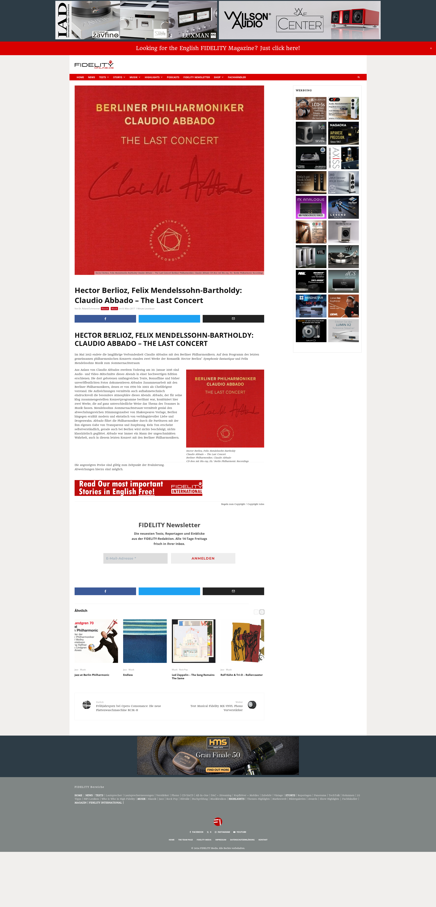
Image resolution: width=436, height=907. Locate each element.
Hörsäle (185, 799)
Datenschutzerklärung (242, 839)
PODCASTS (173, 77)
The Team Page (185, 839)
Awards (312, 799)
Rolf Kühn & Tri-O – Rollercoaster (242, 675)
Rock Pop (183, 669)
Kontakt (263, 839)
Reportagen (305, 795)
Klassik (105, 308)
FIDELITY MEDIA (204, 839)
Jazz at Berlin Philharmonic (92, 675)
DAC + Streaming (221, 795)
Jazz (76, 669)
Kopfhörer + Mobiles (246, 795)
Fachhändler (237, 77)
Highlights (152, 77)
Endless (128, 675)
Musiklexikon (218, 799)
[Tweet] (169, 319)
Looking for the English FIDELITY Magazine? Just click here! (218, 48)
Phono (175, 795)
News (91, 77)
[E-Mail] (233, 319)
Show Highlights (329, 799)
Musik (133, 77)
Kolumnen (348, 795)
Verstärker (162, 795)
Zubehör (266, 795)
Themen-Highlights (258, 799)
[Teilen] (105, 319)
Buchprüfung (200, 799)
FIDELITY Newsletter (196, 77)
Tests (102, 77)
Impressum (220, 839)
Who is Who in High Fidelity (118, 799)
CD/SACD (187, 795)
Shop (217, 77)
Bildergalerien (297, 799)
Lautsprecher (114, 795)
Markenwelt (279, 799)
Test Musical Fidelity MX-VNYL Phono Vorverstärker (216, 706)
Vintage (278, 795)
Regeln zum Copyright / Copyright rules (242, 504)
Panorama (320, 795)
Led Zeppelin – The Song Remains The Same (193, 676)
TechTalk (334, 795)
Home (80, 77)
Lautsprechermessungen (139, 795)
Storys (117, 77)
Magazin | (82, 802)
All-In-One (202, 795)
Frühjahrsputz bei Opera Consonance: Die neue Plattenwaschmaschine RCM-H (128, 706)
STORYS (290, 795)
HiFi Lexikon (91, 799)
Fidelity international (105, 802)
